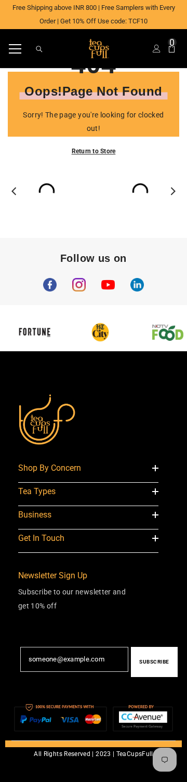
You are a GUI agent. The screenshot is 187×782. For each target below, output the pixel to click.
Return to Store (94, 150)
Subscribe (154, 662)
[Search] (39, 49)
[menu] (15, 49)
